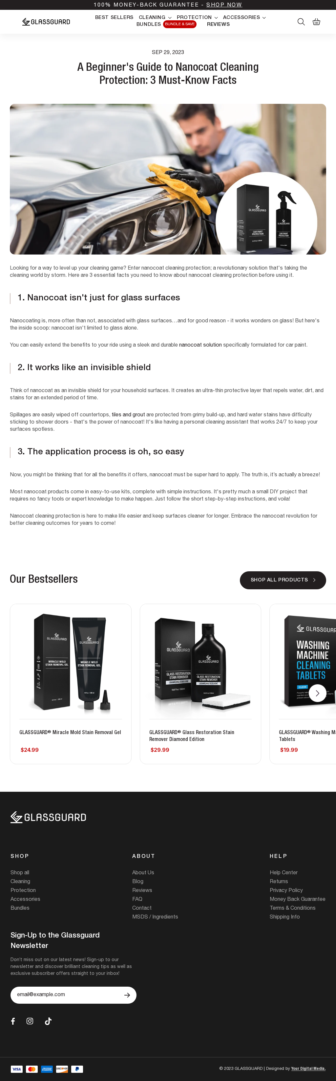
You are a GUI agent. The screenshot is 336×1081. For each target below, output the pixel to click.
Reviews (142, 891)
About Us (143, 873)
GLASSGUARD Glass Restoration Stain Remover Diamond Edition (191, 736)
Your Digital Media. (308, 1069)
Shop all (19, 873)
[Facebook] (12, 1021)
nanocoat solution (200, 345)
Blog (137, 882)
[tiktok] (48, 1021)
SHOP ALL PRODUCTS (279, 580)
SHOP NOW (224, 5)
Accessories (25, 899)
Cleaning (20, 882)
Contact (142, 908)
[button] (317, 693)
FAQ (137, 899)
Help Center (284, 873)
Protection (23, 891)
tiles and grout (128, 415)
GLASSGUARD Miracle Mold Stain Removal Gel (70, 733)
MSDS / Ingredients (155, 917)
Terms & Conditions (293, 908)
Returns (279, 882)
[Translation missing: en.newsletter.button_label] (127, 995)
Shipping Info (285, 917)
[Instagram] (30, 1021)
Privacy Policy (286, 891)
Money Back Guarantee (298, 899)
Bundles (20, 908)
